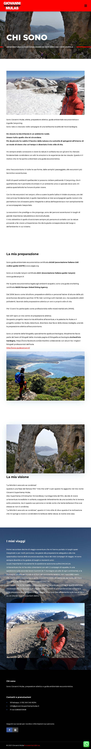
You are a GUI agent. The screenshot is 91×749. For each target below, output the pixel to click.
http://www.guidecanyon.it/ (18, 348)
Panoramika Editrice (32, 745)
